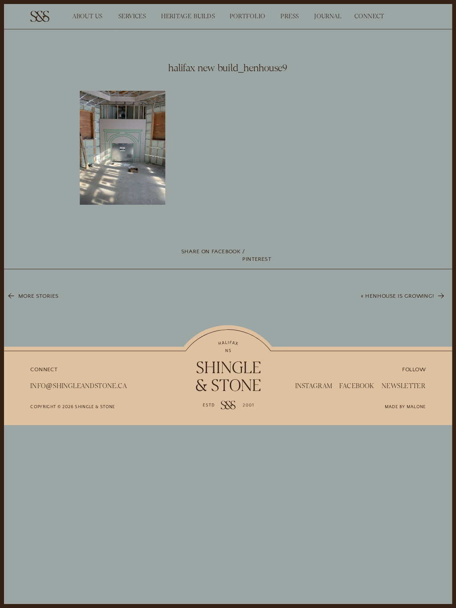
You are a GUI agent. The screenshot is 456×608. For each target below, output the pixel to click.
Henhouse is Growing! (399, 296)
